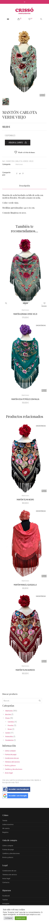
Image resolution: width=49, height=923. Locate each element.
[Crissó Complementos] (24, 10)
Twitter (5, 899)
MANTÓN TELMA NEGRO (25, 499)
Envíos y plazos (10, 765)
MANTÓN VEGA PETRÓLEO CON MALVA (25, 399)
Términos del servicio (12, 762)
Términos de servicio (9, 874)
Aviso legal (9, 773)
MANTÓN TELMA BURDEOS (25, 670)
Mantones (19, 164)
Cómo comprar (10, 751)
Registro (5, 832)
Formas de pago (10, 754)
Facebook (6, 895)
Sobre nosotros (7, 824)
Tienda (4, 820)
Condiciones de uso (12, 758)
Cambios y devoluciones (13, 769)
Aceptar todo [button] (20, 918)
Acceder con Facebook (19, 789)
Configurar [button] (8, 918)
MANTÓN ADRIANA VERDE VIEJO (25, 314)
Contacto (5, 882)
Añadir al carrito (16, 142)
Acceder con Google (18, 795)
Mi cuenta (6, 828)
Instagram (5, 903)
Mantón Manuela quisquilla (25, 585)
